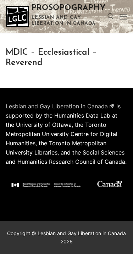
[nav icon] (123, 16)
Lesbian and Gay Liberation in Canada (57, 106)
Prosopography (69, 8)
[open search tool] (110, 16)
